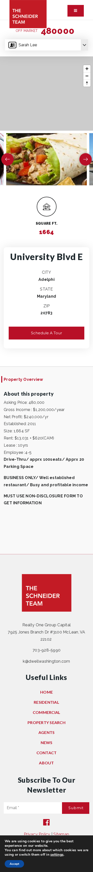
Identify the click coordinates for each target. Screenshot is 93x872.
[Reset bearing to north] (87, 83)
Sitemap (61, 834)
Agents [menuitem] (46, 732)
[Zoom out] (87, 75)
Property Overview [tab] (23, 379)
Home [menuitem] (46, 692)
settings (56, 854)
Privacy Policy (37, 834)
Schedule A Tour (46, 333)
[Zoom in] (87, 68)
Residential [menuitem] (46, 702)
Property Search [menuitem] (46, 722)
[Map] (46, 93)
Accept (14, 864)
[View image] (46, 159)
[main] (46, 287)
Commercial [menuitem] (47, 712)
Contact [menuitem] (46, 752)
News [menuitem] (47, 742)
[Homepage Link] (28, 13)
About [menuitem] (46, 762)
